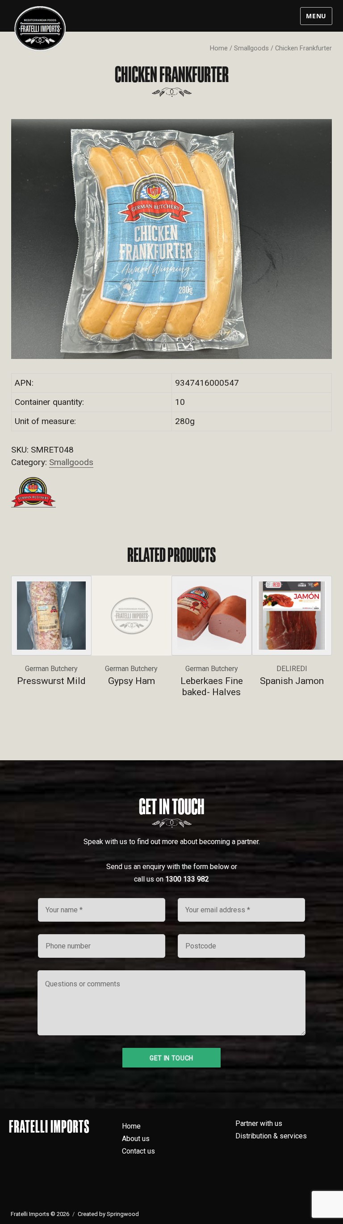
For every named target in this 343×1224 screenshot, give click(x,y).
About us (136, 1138)
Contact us (138, 1151)
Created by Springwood (108, 1214)
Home (219, 48)
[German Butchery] (33, 492)
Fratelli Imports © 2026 (40, 1214)
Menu (316, 16)
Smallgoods (251, 48)
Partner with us (258, 1123)
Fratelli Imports (49, 1126)
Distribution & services (271, 1136)
